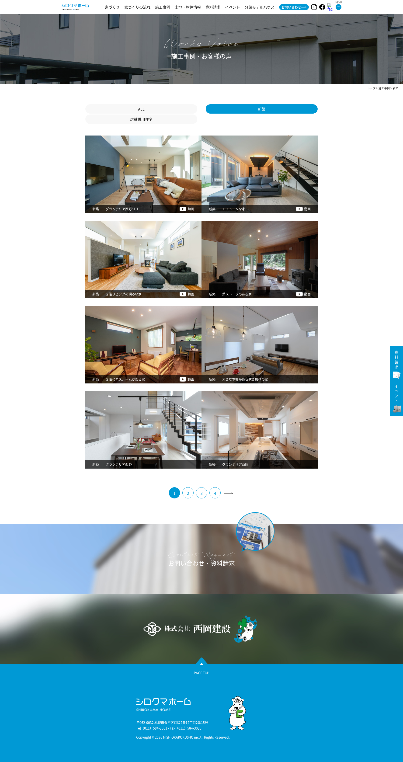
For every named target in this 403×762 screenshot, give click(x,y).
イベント (232, 7)
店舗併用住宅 (141, 119)
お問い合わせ (291, 7)
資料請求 (212, 7)
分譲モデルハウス (259, 7)
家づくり (112, 7)
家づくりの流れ (137, 7)
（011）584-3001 (154, 728)
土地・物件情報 (188, 7)
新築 (261, 109)
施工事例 (162, 7)
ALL (141, 109)
